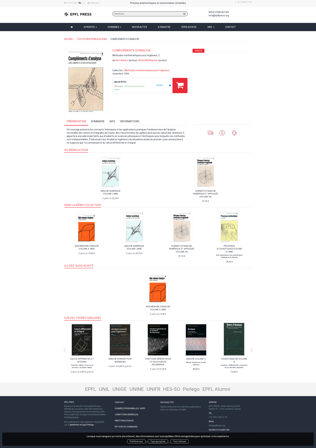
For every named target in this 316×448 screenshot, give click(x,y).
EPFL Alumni (216, 389)
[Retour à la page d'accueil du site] (77, 14)
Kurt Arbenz (122, 60)
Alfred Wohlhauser (148, 60)
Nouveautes (139, 27)
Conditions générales (126, 414)
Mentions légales (124, 420)
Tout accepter (158, 441)
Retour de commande (126, 427)
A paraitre (164, 27)
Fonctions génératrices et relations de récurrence (158, 362)
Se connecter (244, 2)
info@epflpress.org (219, 15)
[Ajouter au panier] (179, 85)
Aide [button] (210, 27)
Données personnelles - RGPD (130, 408)
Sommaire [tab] (98, 121)
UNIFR (153, 389)
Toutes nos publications (92, 39)
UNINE (137, 389)
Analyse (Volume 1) (196, 359)
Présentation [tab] (76, 121)
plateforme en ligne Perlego (82, 425)
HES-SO (171, 389)
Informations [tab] (129, 121)
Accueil (68, 39)
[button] (85, 81)
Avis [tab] (112, 121)
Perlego (191, 389)
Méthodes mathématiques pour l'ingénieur (147, 70)
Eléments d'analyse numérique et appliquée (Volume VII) (205, 194)
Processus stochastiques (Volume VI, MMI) (229, 249)
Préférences (136, 441)
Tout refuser (179, 441)
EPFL (90, 389)
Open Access (189, 27)
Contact (230, 27)
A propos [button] (89, 27)
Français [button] (94, 3)
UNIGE (119, 389)
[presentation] (64, 349)
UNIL (104, 389)
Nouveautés (166, 402)
